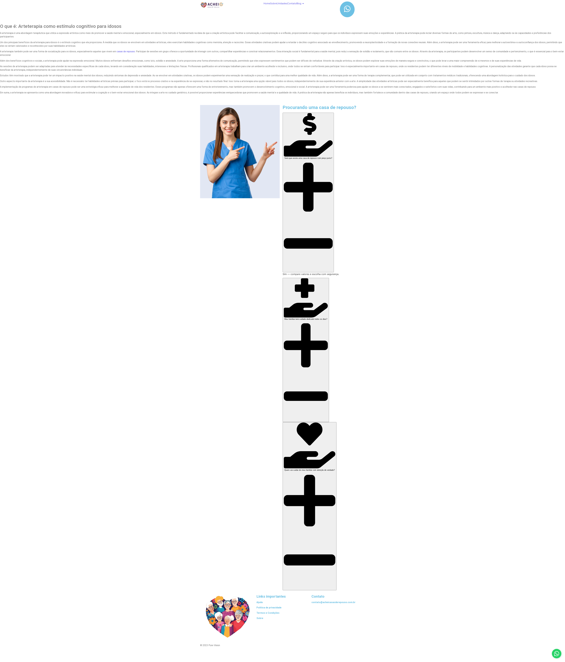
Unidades (282, 3)
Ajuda (259, 602)
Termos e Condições (267, 612)
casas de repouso (126, 51)
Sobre (273, 3)
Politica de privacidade (268, 607)
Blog (298, 3)
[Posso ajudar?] (556, 653)
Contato (291, 3)
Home (267, 3)
